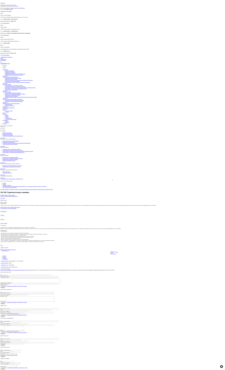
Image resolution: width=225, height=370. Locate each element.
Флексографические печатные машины (13, 78)
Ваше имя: (2, 292)
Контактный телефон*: (5, 276)
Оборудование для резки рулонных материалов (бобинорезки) (17, 82)
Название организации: (5, 308)
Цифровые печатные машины (11, 79)
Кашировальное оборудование (11, 89)
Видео (4, 113)
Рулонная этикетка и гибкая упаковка (10, 77)
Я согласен (14, 286)
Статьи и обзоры (8, 118)
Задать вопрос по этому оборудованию (8, 208)
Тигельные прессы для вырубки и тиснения (14, 85)
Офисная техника (8, 104)
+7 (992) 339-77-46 (4, 265)
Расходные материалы (9, 105)
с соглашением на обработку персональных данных (16, 286)
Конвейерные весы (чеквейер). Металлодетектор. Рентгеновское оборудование (21, 97)
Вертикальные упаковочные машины (12, 95)
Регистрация (8, 11)
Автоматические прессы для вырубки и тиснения (15, 86)
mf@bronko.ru (6, 35)
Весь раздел (5, 76)
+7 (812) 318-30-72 (12, 261)
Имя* (1, 361)
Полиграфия (5, 69)
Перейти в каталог (4, 249)
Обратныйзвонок (112, 252)
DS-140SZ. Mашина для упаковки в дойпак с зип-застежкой (12, 189)
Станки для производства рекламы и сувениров (12, 99)
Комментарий (3, 366)
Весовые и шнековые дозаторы (11, 96)
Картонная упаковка (7, 84)
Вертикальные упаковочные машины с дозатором (15, 93)
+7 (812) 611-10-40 (13, 8)
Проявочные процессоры (10, 72)
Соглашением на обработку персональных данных (17, 367)
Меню (9, 63)
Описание (4, 225)
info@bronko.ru (6, 23)
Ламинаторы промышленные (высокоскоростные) (15, 73)
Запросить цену (3, 203)
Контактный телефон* (4, 362)
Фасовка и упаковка (7, 91)
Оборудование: (3, 313)
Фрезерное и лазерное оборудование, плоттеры (14, 100)
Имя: (1, 275)
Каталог (4, 67)
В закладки (2, 198)
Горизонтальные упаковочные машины (13, 92)
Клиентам (5, 114)
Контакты (5, 123)
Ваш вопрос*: (3, 301)
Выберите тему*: (3, 285)
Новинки (5, 65)
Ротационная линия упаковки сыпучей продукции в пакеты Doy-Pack (39, 189)
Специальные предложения (10, 119)
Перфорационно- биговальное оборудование (14, 74)
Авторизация (3, 11)
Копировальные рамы (9, 70)
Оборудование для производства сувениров (14, 101)
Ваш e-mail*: (3, 293)
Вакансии (7, 122)
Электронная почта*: (4, 277)
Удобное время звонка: (5, 283)
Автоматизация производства (9, 107)
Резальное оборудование (10, 71)
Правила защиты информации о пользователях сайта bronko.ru (13, 270)
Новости (7, 121)
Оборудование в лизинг (5, 207)
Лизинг (6, 115)
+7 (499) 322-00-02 (21, 8)
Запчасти (7, 111)
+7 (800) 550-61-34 (4, 57)
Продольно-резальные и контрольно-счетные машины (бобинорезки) (19, 80)
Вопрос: (2, 330)
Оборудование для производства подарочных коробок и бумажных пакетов (20, 87)
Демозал (6, 116)
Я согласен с (14, 367)
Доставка (7, 117)
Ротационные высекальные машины (12, 81)
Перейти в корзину (12, 249)
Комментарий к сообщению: (6, 282)
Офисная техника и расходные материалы (11, 103)
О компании (5, 120)
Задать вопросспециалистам (3, 60)
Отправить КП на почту (15, 207)
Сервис (4, 109)
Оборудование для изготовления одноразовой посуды (16, 88)
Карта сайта (5, 259)
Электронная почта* (4, 364)
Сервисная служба (9, 110)
